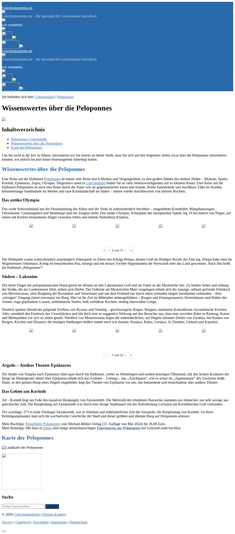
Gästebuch (20, 4)
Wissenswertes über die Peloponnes (36, 143)
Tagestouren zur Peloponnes (119, 428)
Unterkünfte (21, 34)
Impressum (59, 522)
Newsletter (36, 4)
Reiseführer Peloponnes (42, 424)
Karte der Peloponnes (26, 147)
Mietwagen (27, 42)
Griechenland (44, 97)
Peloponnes (65, 97)
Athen (47, 428)
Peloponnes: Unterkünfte (29, 139)
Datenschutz (78, 522)
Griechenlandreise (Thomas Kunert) (40, 514)
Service (7, 4)
